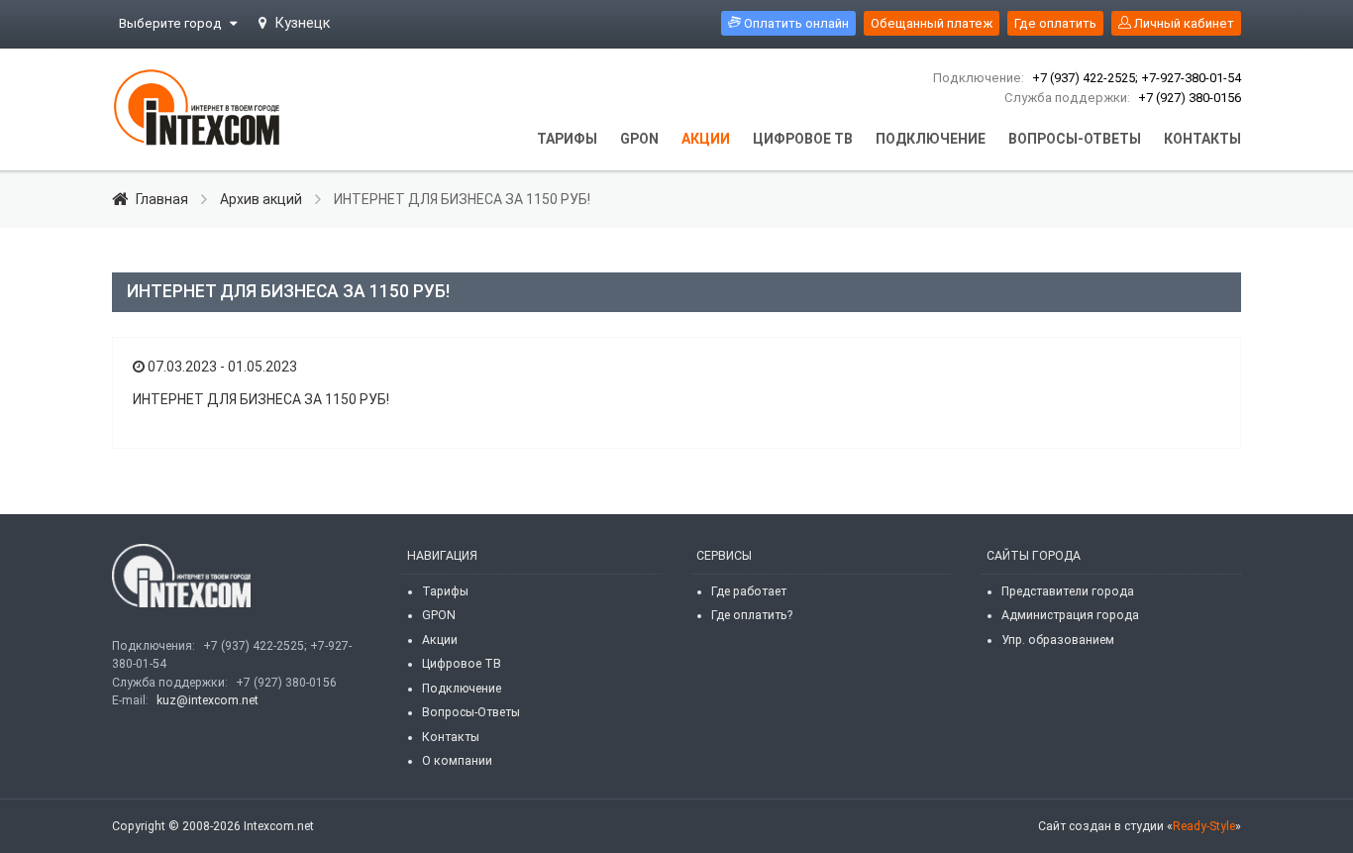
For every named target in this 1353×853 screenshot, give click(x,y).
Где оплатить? (751, 615)
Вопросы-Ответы (471, 712)
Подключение (461, 688)
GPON (439, 615)
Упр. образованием (1057, 640)
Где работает (748, 591)
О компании (457, 761)
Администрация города (1070, 615)
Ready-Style (1204, 826)
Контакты (450, 737)
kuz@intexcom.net (207, 700)
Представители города (1067, 591)
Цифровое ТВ (461, 664)
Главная (162, 199)
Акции (440, 640)
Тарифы (445, 591)
